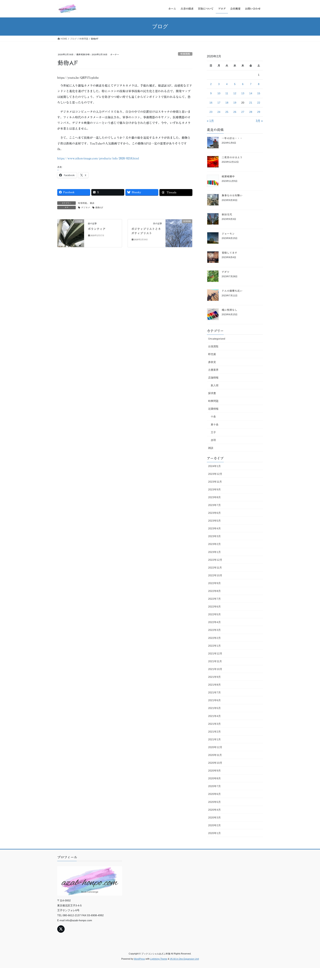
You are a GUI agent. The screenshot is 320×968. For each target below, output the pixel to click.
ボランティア (97, 228)
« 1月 (210, 120)
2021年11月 (215, 661)
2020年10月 (215, 762)
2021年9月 (214, 676)
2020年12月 (215, 747)
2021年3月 (214, 723)
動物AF (99, 207)
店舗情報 (213, 377)
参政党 (212, 362)
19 (234, 102)
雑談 (92, 203)
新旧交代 (227, 214)
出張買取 (213, 346)
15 (258, 93)
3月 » (259, 120)
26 (234, 111)
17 (218, 102)
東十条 (215, 424)
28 (250, 111)
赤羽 (213, 440)
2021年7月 (214, 692)
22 (258, 102)
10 (218, 93)
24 (218, 111)
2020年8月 (214, 778)
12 (234, 93)
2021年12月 (215, 653)
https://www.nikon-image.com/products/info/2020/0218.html (98, 158)
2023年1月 (214, 552)
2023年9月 (214, 489)
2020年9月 (214, 770)
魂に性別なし (229, 310)
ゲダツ (225, 272)
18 (226, 102)
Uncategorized (216, 338)
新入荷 (215, 385)
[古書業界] (70, 232)
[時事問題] (179, 232)
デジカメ (85, 207)
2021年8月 (214, 684)
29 (258, 111)
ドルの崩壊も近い (232, 290)
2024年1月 (214, 466)
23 (210, 111)
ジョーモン (228, 233)
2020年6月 (214, 793)
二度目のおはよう (232, 157)
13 (242, 93)
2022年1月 (214, 645)
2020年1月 (214, 833)
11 (226, 93)
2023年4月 (214, 528)
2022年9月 (214, 583)
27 (242, 111)
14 (250, 93)
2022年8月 (214, 590)
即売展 (212, 354)
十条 (213, 416)
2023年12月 (215, 473)
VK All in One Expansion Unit (184, 959)
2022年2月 (214, 637)
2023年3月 (214, 536)
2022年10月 (215, 575)
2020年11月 (215, 755)
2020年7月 (214, 786)
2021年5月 (214, 708)
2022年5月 (214, 614)
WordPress (139, 959)
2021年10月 (215, 669)
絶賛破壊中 (228, 176)
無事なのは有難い (232, 195)
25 (226, 111)
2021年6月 (214, 700)
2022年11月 (215, 567)
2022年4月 (214, 622)
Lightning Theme (158, 959)
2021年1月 (214, 739)
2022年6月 (214, 606)
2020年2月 (214, 825)
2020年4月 (214, 809)
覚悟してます (229, 252)
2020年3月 (214, 817)
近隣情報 (213, 408)
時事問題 (185, 54)
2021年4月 (214, 716)
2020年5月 (214, 801)
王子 (213, 432)
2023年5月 (214, 520)
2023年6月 (214, 512)
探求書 (212, 393)
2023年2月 (214, 544)
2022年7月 (214, 598)
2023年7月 (214, 505)
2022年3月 (214, 629)
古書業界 (213, 369)
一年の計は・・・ (232, 138)
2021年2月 (214, 731)
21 (250, 102)
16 (210, 102)
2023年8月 (214, 497)
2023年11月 (215, 481)
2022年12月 (215, 559)
